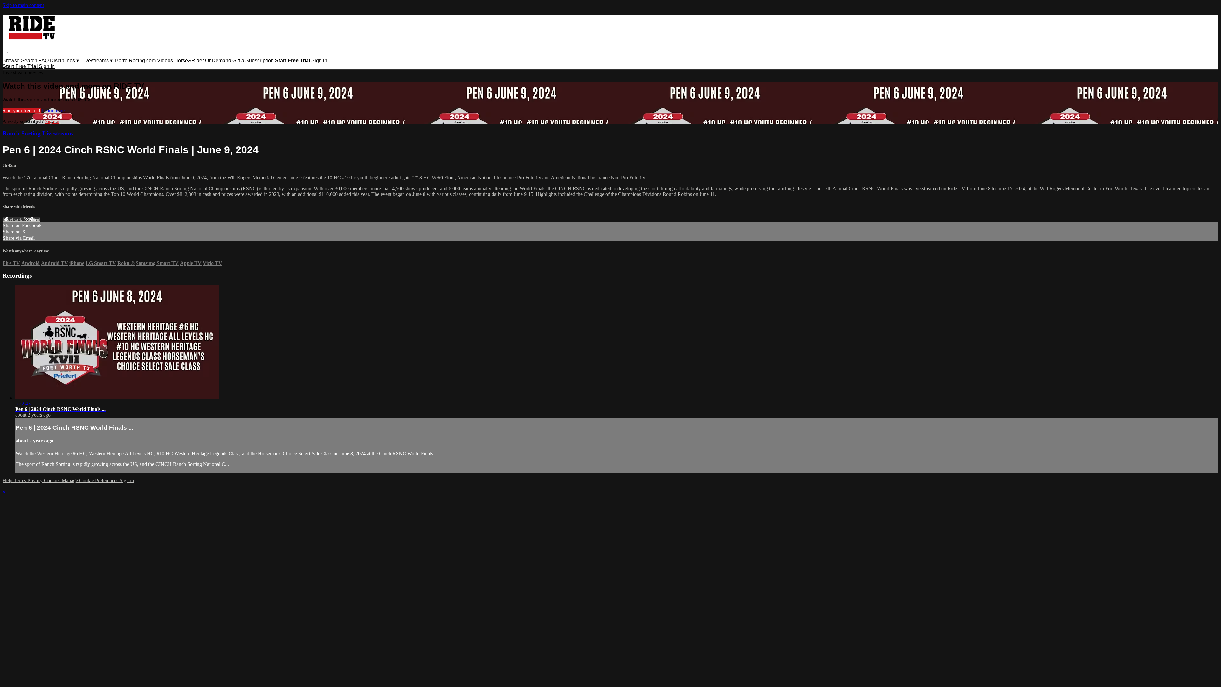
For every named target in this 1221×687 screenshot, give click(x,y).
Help (8, 480)
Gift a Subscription (253, 60)
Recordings (17, 275)
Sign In (47, 66)
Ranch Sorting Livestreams (38, 133)
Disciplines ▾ (64, 60)
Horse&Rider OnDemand (202, 60)
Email (34, 219)
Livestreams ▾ (97, 60)
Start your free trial (22, 110)
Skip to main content (23, 5)
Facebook (13, 219)
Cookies (53, 480)
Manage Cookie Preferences (91, 480)
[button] (6, 54)
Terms (20, 480)
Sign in (319, 60)
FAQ (43, 60)
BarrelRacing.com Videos (144, 60)
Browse (12, 60)
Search (29, 60)
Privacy (35, 480)
